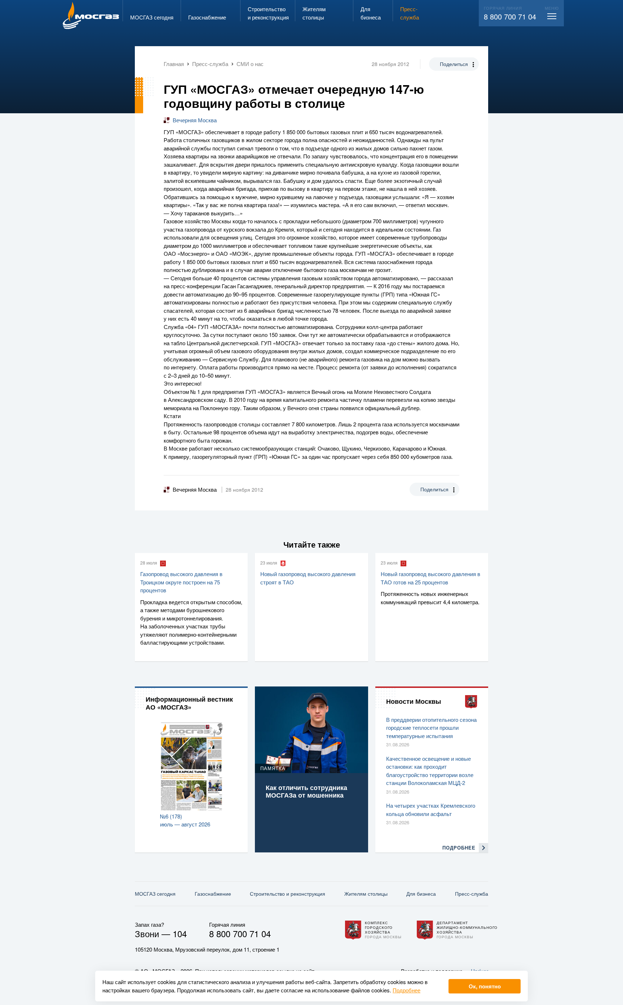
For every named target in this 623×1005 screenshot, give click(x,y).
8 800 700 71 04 (510, 16)
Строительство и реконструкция (287, 893)
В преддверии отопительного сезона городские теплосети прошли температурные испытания (431, 728)
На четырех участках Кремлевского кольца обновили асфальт (430, 809)
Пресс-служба (471, 893)
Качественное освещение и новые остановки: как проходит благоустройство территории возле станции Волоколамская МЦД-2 (429, 771)
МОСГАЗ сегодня (155, 893)
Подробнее (406, 990)
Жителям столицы (366, 893)
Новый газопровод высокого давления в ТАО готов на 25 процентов (430, 578)
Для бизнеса (421, 893)
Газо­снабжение (213, 893)
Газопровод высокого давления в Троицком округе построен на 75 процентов (181, 582)
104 (180, 933)
